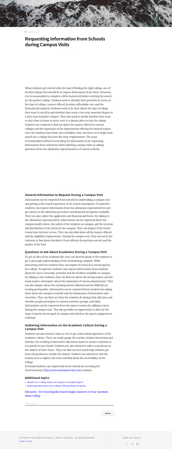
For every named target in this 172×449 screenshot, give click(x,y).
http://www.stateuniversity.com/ (63, 370)
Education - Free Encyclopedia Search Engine (50, 391)
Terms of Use (25, 441)
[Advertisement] (69, 66)
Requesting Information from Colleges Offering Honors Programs (56, 386)
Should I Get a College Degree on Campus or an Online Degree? (55, 382)
